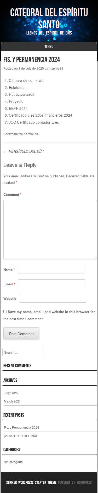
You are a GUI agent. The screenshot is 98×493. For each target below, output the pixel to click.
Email (9, 283)
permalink (31, 134)
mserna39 (56, 68)
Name (9, 269)
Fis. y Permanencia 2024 (21, 427)
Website (9, 298)
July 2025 (11, 392)
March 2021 (12, 401)
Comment (12, 194)
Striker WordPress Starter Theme (31, 482)
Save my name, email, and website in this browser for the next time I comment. (49, 315)
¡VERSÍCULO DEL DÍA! (23, 151)
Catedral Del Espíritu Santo (49, 18)
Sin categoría (13, 462)
